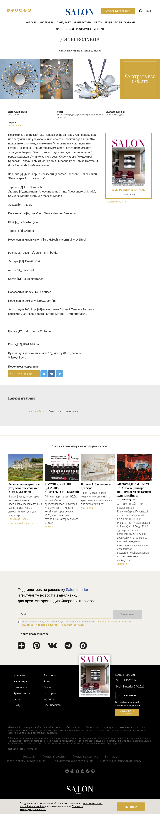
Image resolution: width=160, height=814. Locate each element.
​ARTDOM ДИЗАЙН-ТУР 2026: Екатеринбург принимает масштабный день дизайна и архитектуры (134, 491)
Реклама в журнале (85, 756)
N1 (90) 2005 (14, 125)
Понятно (131, 806)
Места (98, 22)
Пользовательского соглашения (113, 621)
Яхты (59, 28)
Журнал (129, 22)
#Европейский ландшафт (21, 523)
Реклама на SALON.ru (116, 202)
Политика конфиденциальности (121, 761)
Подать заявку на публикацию (25, 761)
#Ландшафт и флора (18, 519)
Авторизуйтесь (36, 411)
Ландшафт (64, 22)
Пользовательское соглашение (73, 761)
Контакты (111, 756)
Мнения (98, 28)
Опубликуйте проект (118, 10)
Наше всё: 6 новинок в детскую (96, 486)
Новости (31, 22)
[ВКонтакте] (51, 373)
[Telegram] (59, 373)
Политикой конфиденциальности (40, 625)
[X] (44, 373)
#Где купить (87, 508)
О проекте (29, 756)
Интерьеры (47, 22)
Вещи (108, 22)
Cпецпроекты (52, 705)
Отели (70, 28)
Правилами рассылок (73, 625)
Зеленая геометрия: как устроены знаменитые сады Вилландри (24, 488)
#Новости (49, 527)
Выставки (50, 675)
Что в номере (127, 695)
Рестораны (83, 28)
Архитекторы (82, 22)
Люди (118, 22)
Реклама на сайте (54, 756)
